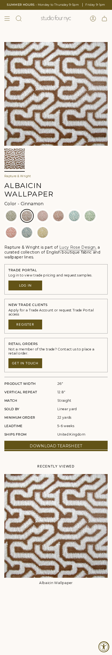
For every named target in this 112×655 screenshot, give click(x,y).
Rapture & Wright (17, 176)
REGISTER (25, 324)
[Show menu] (7, 18)
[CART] (104, 18)
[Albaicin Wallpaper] (56, 526)
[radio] (11, 216)
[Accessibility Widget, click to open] (103, 646)
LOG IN (25, 285)
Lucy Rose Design (77, 247)
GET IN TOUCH (25, 363)
